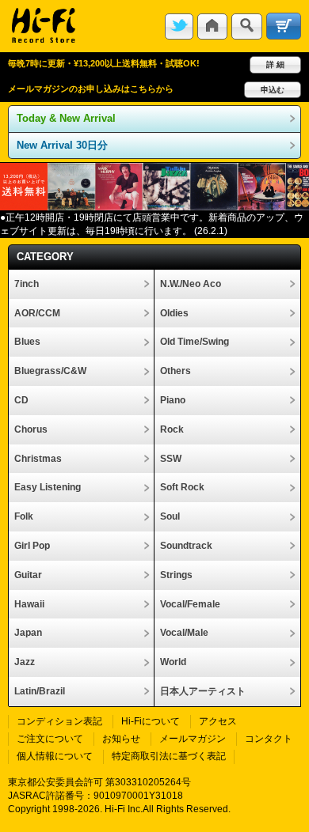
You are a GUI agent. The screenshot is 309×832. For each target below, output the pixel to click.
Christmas (38, 458)
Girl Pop (32, 545)
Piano (172, 400)
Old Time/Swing (194, 341)
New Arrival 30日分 (62, 145)
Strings (176, 575)
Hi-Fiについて (150, 721)
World (173, 662)
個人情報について (55, 756)
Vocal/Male (184, 632)
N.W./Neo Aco (190, 284)
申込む (272, 89)
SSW (170, 458)
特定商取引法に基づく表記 (169, 756)
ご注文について (50, 738)
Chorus (31, 429)
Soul (170, 516)
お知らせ (121, 738)
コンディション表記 (59, 721)
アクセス (218, 721)
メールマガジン (192, 738)
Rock (172, 429)
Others (175, 371)
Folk (23, 516)
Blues (27, 341)
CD (21, 400)
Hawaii (29, 604)
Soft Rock (182, 487)
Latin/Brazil (39, 691)
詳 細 (275, 64)
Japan (28, 632)
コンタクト (268, 738)
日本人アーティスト (203, 691)
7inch (26, 284)
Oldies (174, 313)
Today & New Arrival (66, 118)
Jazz (24, 662)
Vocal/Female (190, 604)
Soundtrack (186, 545)
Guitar (28, 575)
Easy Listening (47, 487)
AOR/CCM (37, 313)
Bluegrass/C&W (50, 371)
